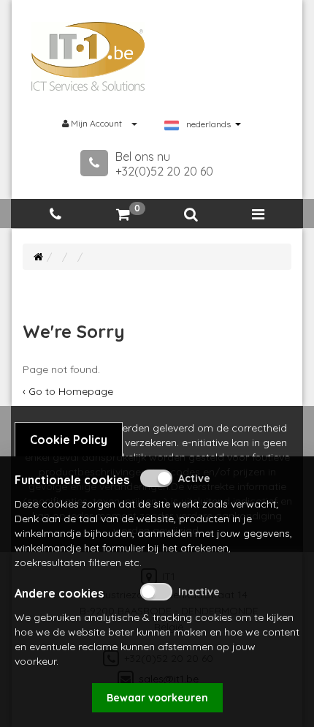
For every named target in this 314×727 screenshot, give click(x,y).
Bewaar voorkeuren (157, 697)
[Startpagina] (38, 256)
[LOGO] (88, 56)
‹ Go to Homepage (68, 391)
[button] (191, 214)
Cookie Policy (68, 439)
